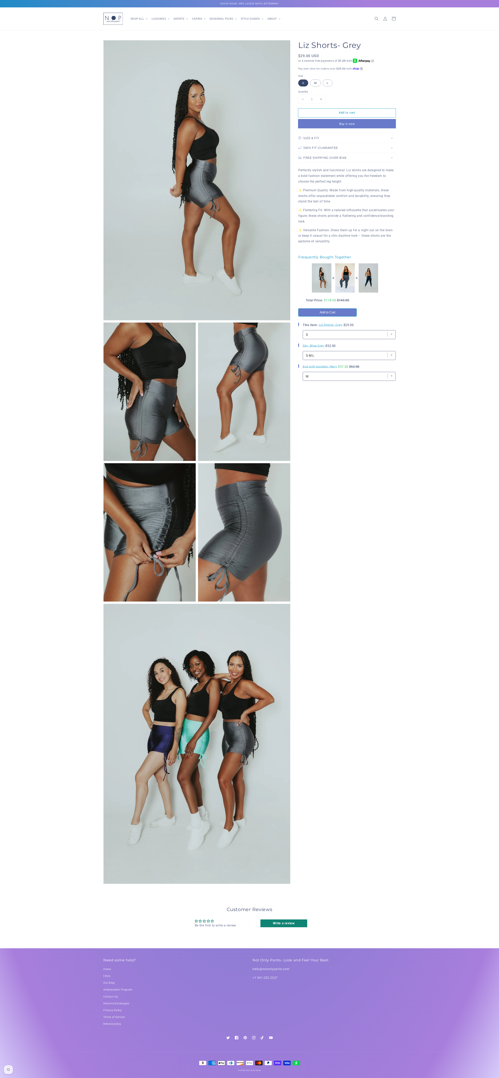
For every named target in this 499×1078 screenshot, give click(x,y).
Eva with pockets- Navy (320, 366)
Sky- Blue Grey (313, 345)
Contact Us (110, 996)
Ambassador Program (117, 989)
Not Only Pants (253, 1070)
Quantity (303, 91)
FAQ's (107, 975)
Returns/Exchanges (116, 1003)
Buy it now (347, 123)
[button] (376, 18)
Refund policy (112, 1023)
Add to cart (347, 112)
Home (107, 969)
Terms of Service (114, 1017)
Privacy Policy (112, 1010)
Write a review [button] (284, 923)
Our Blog (109, 982)
